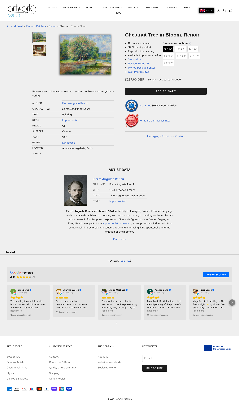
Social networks (107, 367)
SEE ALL (125, 260)
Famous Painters (36, 26)
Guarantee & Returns (61, 362)
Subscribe (154, 368)
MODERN (133, 7)
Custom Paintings (17, 367)
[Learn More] (190, 43)
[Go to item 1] (39, 37)
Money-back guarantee (141, 67)
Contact (180, 136)
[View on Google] (13, 291)
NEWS (118, 13)
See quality (134, 59)
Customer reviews (138, 71)
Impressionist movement (116, 223)
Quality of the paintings (62, 367)
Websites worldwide (109, 362)
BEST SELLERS (71, 7)
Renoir (52, 26)
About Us (167, 136)
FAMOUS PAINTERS (112, 7)
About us (103, 356)
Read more (119, 239)
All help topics (57, 378)
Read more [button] (16, 310)
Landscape (68, 142)
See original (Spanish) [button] (22, 315)
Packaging (153, 136)
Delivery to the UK (138, 63)
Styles (10, 373)
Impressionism (70, 120)
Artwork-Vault (15, 26)
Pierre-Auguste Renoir (75, 103)
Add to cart (166, 91)
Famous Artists (15, 362)
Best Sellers (13, 356)
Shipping (54, 373)
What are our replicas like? (155, 120)
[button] (7, 302)
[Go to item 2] (39, 50)
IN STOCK (91, 7)
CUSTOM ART (171, 7)
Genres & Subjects (17, 378)
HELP (187, 7)
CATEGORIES (151, 7)
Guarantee (145, 105)
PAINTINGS (52, 7)
